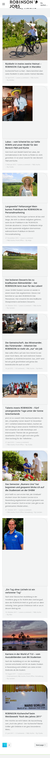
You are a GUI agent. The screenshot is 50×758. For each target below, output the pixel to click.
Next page (40, 745)
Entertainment (12, 676)
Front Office (20, 240)
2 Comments (20, 733)
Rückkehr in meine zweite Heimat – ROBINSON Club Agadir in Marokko (23, 65)
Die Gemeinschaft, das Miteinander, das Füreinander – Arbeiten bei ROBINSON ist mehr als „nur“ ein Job (23, 345)
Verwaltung (28, 512)
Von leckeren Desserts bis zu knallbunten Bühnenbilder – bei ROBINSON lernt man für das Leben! (23, 282)
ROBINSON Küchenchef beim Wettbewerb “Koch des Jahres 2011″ (23, 715)
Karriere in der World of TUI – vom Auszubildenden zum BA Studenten (23, 655)
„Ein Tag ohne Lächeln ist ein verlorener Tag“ (20, 591)
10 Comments (20, 368)
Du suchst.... (44, 4)
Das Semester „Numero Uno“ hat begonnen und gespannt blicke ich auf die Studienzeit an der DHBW (24, 487)
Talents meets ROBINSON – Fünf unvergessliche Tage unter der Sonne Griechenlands (24, 410)
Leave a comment (22, 78)
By (10, 80)
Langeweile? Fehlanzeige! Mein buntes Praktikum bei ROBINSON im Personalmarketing (23, 209)
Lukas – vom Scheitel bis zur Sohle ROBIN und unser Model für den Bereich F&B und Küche (22, 144)
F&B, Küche (34, 78)
